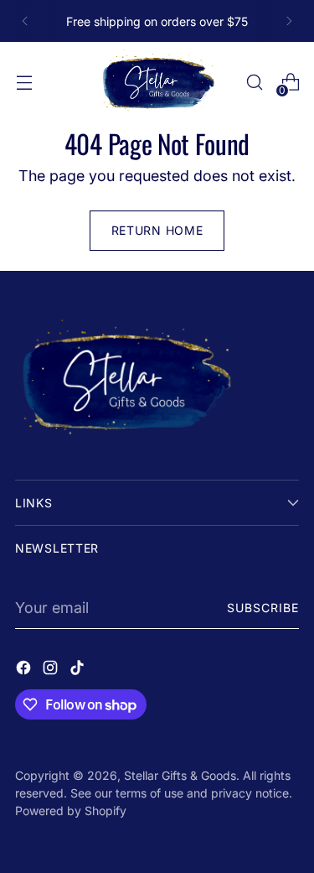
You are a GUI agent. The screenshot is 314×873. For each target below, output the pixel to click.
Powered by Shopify (70, 810)
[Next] (288, 21)
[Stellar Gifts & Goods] (157, 82)
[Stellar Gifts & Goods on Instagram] (52, 670)
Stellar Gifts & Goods (180, 775)
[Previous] (25, 21)
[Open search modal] (254, 82)
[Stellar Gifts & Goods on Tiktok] (79, 670)
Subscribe (263, 607)
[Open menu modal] (24, 82)
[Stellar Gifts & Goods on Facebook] (25, 670)
